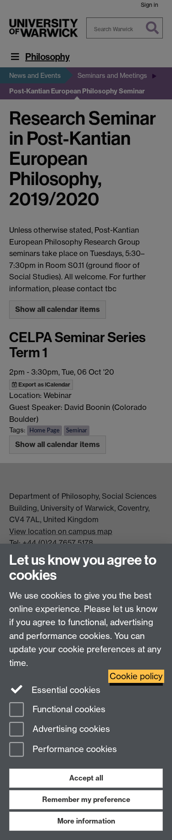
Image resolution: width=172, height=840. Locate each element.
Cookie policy (136, 676)
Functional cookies (67, 709)
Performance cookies (73, 749)
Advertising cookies (70, 729)
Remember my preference (86, 799)
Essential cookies (64, 690)
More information (86, 821)
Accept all (86, 778)
